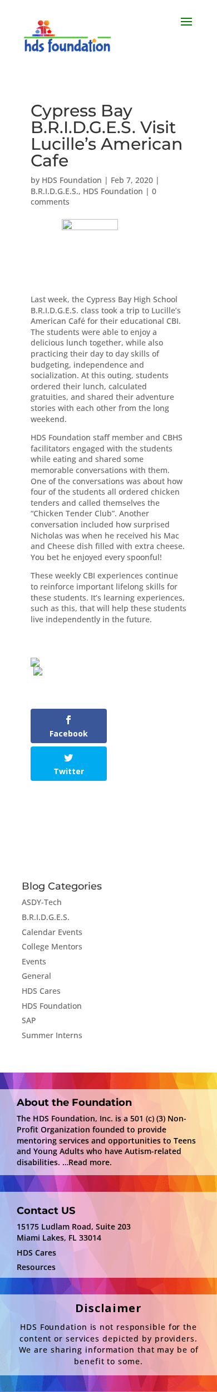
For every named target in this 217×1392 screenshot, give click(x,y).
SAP (29, 1020)
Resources (36, 1267)
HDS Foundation (72, 180)
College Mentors (52, 946)
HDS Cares (41, 990)
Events (34, 961)
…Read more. (87, 1162)
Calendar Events (52, 932)
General (36, 976)
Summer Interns (52, 1035)
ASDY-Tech (42, 902)
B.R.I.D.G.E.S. (54, 191)
